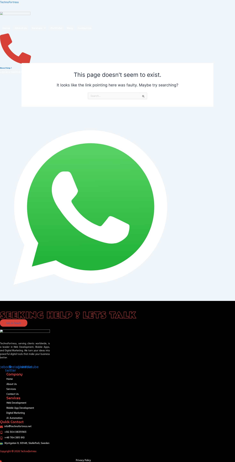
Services (37, 28)
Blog (70, 28)
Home (6, 28)
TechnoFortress (9, 2)
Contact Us (84, 28)
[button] (38, 28)
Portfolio (56, 28)
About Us (21, 28)
